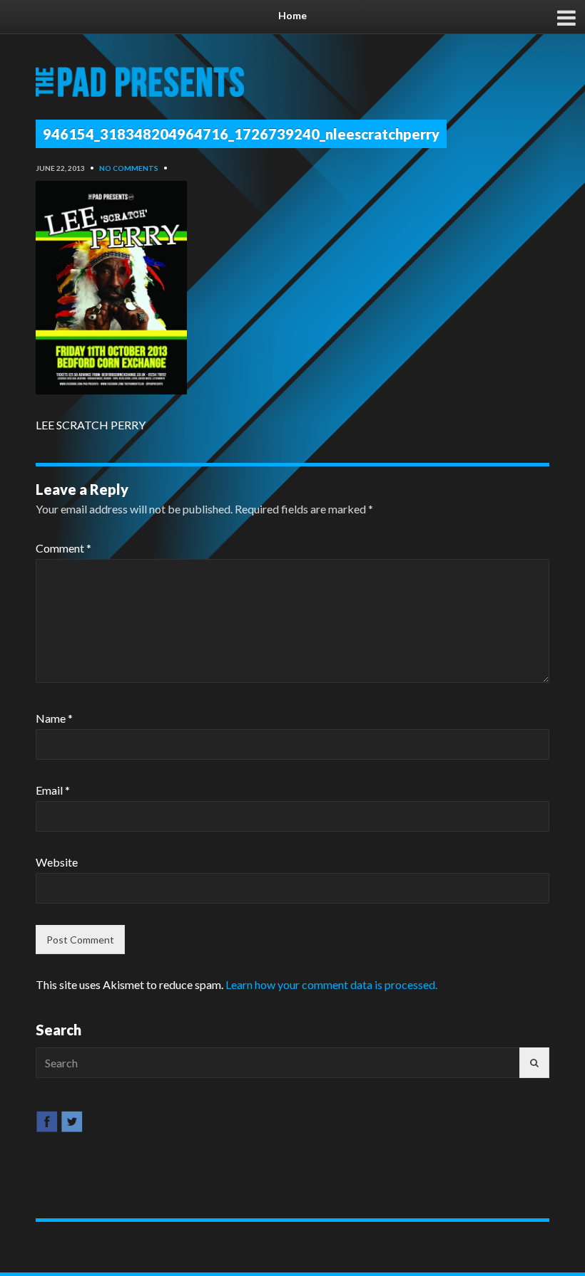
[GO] (534, 1062)
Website (57, 862)
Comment (63, 548)
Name (54, 718)
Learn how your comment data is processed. (331, 984)
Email (53, 790)
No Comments (128, 168)
